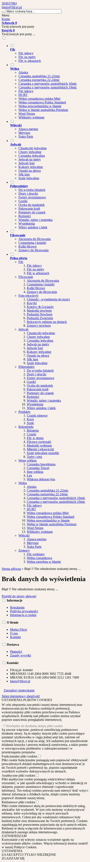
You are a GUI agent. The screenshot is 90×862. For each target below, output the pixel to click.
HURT (23, 95)
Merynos (24, 133)
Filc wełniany (36, 554)
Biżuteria (33, 430)
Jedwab (23, 329)
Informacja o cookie (23, 615)
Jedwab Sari (26, 163)
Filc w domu (35, 438)
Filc (20, 262)
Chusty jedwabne (29, 152)
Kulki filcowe (27, 246)
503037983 (9, 3)
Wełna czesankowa (39, 558)
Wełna (22, 483)
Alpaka (23, 72)
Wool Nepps (26, 113)
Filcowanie (25, 277)
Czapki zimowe (37, 415)
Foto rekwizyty (28, 295)
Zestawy (24, 550)
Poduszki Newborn (39, 314)
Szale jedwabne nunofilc (43, 453)
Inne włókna (35, 471)
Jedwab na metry (29, 159)
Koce (30, 419)
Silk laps (24, 174)
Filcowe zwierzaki (39, 441)
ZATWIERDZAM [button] (14, 836)
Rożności (24, 216)
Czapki (31, 434)
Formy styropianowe (32, 197)
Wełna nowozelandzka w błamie (39, 106)
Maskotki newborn (39, 310)
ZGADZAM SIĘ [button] (13, 858)
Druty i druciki (28, 193)
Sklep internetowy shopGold (21, 696)
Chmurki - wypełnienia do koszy (48, 299)
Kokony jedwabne (30, 167)
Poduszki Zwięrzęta (40, 318)
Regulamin (17, 607)
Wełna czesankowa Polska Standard (42, 102)
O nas (14, 633)
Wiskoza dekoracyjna (41, 479)
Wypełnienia (26, 223)
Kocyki (32, 303)
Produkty (24, 412)
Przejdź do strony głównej (19, 596)
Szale (30, 423)
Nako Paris (25, 136)
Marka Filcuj (18, 629)
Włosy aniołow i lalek (32, 227)
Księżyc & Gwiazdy (40, 307)
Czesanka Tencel (38, 468)
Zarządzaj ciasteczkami (19, 690)
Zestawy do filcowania (33, 250)
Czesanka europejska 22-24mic (39, 80)
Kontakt (15, 637)
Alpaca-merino (28, 129)
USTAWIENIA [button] (12, 851)
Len (29, 475)
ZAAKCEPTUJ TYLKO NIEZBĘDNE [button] (29, 854)
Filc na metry (27, 57)
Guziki (22, 201)
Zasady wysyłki (20, 655)
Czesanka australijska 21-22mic (39, 76)
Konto (6, 19)
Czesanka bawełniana (41, 464)
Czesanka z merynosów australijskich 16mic (47, 83)
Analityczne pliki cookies (18, 775)
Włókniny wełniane (31, 117)
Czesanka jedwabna (31, 155)
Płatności (16, 651)
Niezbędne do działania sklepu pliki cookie (34, 726)
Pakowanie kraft (29, 208)
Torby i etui (34, 456)
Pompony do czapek (31, 212)
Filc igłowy (25, 53)
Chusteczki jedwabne (32, 148)
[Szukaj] (3, 12)
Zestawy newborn (39, 325)
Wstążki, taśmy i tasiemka (35, 220)
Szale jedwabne (28, 178)
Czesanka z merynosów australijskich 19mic (47, 87)
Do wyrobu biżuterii (31, 190)
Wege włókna (27, 460)
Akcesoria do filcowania (34, 239)
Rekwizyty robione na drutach (47, 322)
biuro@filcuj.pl (12, 7)
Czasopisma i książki (32, 242)
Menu (5, 15)
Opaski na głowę (29, 170)
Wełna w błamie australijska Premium (43, 110)
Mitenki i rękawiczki (40, 449)
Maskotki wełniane (39, 445)
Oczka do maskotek (31, 205)
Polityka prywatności (24, 611)
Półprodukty (26, 367)
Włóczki (24, 535)
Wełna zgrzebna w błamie (44, 561)
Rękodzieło (25, 427)
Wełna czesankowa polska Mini (39, 98)
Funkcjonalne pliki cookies (19, 756)
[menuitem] (49, 53)
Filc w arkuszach (29, 60)
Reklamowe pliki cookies (18, 802)
